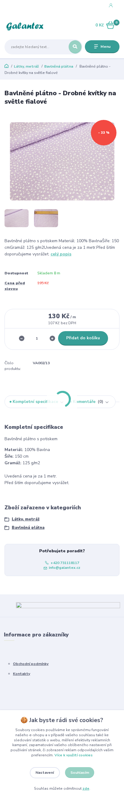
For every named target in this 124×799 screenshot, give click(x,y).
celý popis (61, 254)
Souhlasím (79, 772)
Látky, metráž (26, 66)
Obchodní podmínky (30, 663)
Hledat (75, 46)
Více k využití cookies (73, 755)
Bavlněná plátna (58, 66)
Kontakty (21, 673)
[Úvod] (25, 25)
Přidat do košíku (83, 338)
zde (85, 788)
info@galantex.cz (64, 567)
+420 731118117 (26, 6)
